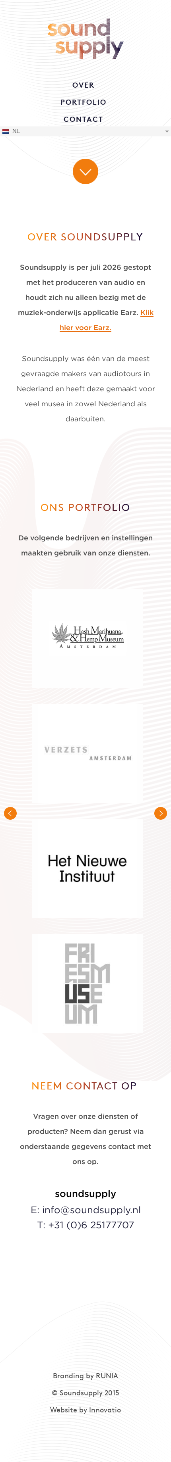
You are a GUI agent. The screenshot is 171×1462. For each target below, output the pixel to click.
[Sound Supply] (85, 35)
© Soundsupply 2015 (85, 1393)
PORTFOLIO (83, 103)
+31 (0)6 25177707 (91, 1225)
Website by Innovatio (85, 1410)
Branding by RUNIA (85, 1376)
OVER (83, 86)
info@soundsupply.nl (91, 1210)
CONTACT (83, 120)
